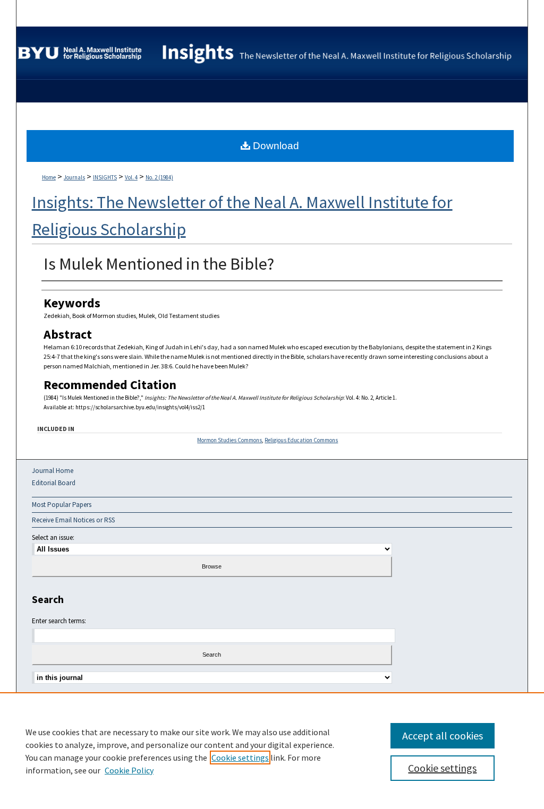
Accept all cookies (442, 735)
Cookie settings (240, 757)
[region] (272, 750)
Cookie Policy (129, 770)
